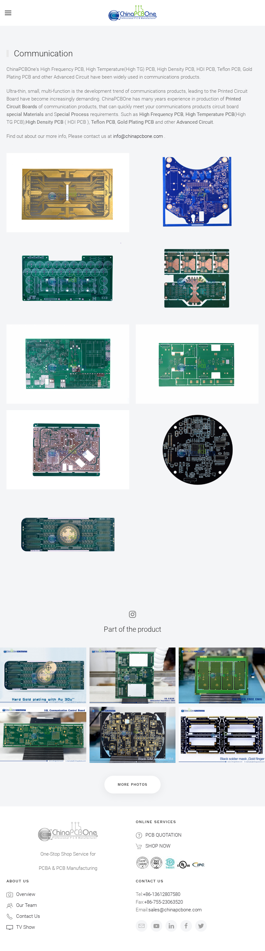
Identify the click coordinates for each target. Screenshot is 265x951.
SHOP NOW (157, 846)
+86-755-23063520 (163, 902)
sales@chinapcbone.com (175, 910)
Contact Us (28, 916)
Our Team (26, 905)
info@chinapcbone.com (138, 136)
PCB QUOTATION (163, 835)
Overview (25, 894)
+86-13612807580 (161, 894)
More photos (132, 785)
